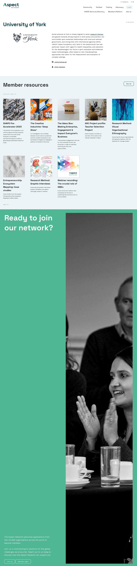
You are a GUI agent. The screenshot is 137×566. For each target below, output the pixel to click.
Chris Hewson (59, 67)
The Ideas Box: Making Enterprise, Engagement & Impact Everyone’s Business (68, 130)
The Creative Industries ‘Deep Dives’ (39, 126)
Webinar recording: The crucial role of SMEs (68, 183)
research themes (96, 34)
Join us (128, 12)
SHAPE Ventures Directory (94, 12)
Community (87, 7)
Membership (130, 22)
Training (109, 7)
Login (129, 7)
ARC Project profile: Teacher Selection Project (95, 126)
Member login (23, 561)
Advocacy (119, 7)
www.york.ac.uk (60, 62)
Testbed (99, 7)
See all (128, 84)
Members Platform (115, 12)
